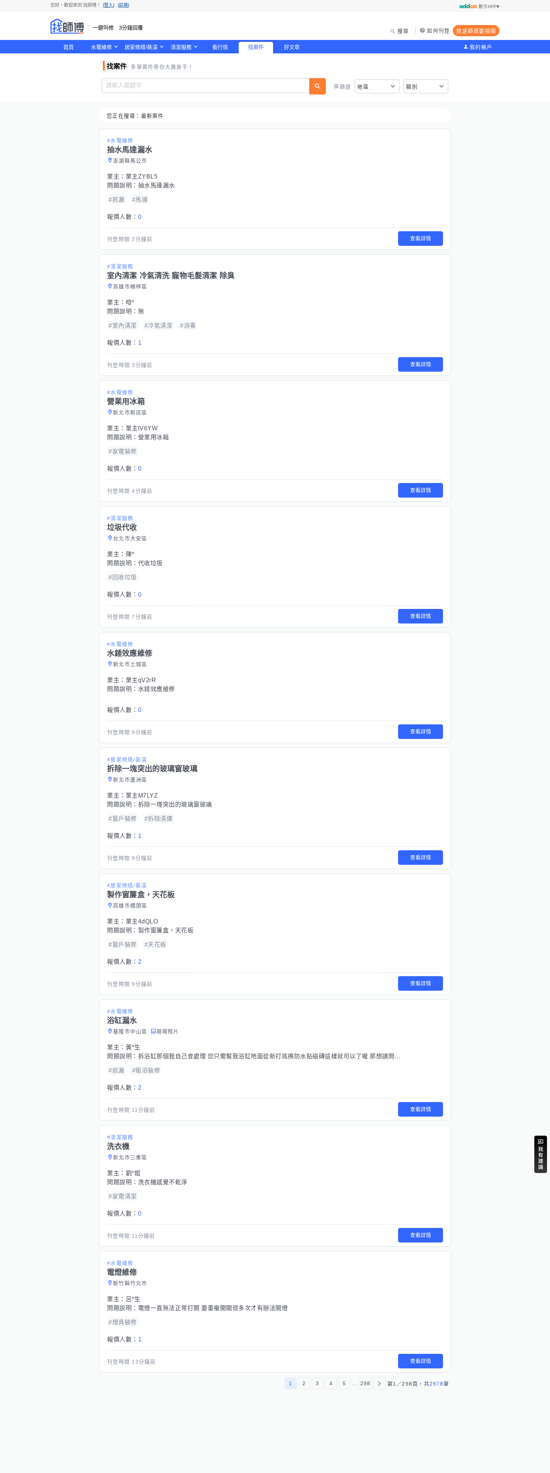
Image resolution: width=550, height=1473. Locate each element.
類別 (412, 87)
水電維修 (101, 47)
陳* (130, 554)
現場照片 (167, 1031)
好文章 (292, 47)
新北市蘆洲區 (130, 780)
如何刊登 (438, 31)
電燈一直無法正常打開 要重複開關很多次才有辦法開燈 (213, 1308)
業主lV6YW (142, 428)
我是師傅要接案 (476, 31)
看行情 (220, 47)
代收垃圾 (150, 563)
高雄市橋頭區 (130, 906)
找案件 (256, 47)
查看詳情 (420, 238)
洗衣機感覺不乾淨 (162, 1182)
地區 (363, 87)
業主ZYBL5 (142, 176)
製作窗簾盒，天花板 (166, 930)
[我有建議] (540, 1154)
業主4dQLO (142, 921)
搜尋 (403, 31)
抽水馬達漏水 (156, 185)
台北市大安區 (130, 538)
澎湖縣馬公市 (130, 161)
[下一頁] (379, 1383)
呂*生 (133, 1299)
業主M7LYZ (142, 795)
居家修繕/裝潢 (141, 47)
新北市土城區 (130, 664)
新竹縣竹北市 (130, 1283)
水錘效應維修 (156, 689)
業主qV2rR (141, 680)
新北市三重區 (130, 1157)
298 (365, 1383)
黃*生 (133, 1047)
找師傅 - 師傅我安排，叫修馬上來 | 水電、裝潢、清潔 (67, 26)
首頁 (68, 47)
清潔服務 (181, 47)
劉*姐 (133, 1173)
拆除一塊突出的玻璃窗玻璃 (175, 804)
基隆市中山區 (130, 1031)
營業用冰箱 (153, 437)
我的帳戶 (481, 47)
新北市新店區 (130, 412)
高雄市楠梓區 (130, 287)
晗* (130, 302)
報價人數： (124, 217)
